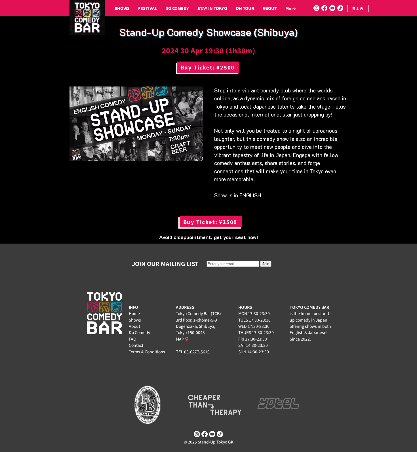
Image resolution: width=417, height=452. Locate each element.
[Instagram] (316, 8)
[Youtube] (332, 8)
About (134, 326)
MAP (180, 339)
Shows (135, 320)
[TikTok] (340, 8)
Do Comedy (139, 332)
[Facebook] (324, 8)
